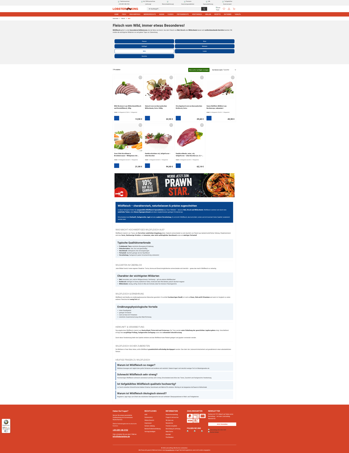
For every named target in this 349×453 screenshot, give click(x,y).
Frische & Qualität (171, 426)
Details (208, 118)
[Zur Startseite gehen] (125, 8)
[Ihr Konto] (229, 9)
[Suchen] (204, 9)
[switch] (6, 431)
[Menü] (9, 420)
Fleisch (144, 41)
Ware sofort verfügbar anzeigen (199, 70)
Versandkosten (169, 450)
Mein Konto (169, 431)
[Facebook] (190, 432)
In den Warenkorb (116, 118)
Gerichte (144, 56)
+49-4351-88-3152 (124, 4)
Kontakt (168, 434)
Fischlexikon (170, 437)
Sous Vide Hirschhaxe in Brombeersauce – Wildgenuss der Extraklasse (126, 155)
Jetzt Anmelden (222, 424)
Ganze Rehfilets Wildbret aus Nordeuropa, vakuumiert (216, 107)
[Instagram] (197, 432)
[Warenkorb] (234, 9)
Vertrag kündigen (150, 431)
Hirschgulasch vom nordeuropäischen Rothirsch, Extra (189, 107)
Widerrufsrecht (149, 420)
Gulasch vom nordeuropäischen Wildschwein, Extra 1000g (156, 107)
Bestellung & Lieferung (173, 429)
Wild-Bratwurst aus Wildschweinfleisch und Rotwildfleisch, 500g (127, 107)
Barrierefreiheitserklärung (153, 429)
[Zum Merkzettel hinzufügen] (140, 77)
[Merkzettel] (224, 9)
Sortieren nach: (217, 70)
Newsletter (169, 423)
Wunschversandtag (172, 414)
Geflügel (144, 46)
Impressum (148, 423)
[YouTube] (203, 432)
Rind (204, 41)
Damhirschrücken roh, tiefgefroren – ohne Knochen (157, 155)
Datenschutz (149, 417)
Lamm (205, 51)
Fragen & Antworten (172, 417)
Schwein (204, 46)
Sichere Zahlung (150, 426)
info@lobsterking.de (121, 436)
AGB (146, 414)
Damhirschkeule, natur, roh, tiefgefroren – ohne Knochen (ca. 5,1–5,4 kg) (189, 155)
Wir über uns (169, 420)
